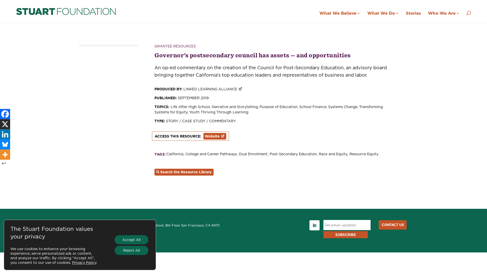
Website (212, 136)
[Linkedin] (5, 134)
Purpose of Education (278, 106)
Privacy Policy (84, 262)
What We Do (381, 13)
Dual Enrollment (253, 154)
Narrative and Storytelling (235, 106)
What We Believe (337, 13)
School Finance (312, 106)
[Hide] (4, 163)
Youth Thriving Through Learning (218, 112)
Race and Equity (333, 154)
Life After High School (190, 106)
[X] (5, 124)
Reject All (131, 250)
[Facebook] (5, 114)
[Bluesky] (5, 145)
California (174, 154)
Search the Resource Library (186, 172)
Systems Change (342, 106)
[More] (5, 155)
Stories (413, 13)
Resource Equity (364, 154)
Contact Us (393, 224)
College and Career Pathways (211, 154)
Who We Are (442, 13)
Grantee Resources (175, 46)
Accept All (131, 239)
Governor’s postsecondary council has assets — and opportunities (252, 55)
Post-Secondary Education (293, 154)
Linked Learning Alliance (210, 89)
